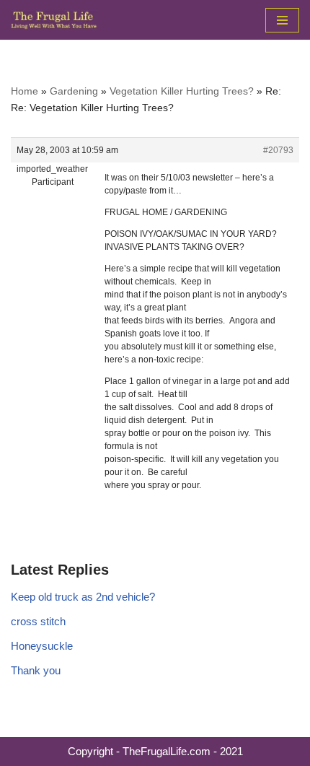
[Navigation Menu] (282, 20)
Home (24, 91)
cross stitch (38, 621)
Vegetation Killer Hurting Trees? (182, 91)
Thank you (36, 670)
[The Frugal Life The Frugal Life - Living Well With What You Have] (54, 20)
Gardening (74, 91)
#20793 (278, 150)
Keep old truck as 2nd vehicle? (83, 597)
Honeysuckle (42, 646)
